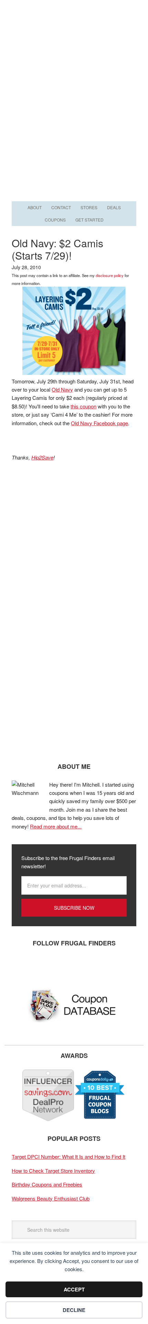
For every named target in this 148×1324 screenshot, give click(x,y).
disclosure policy (110, 275)
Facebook (20, 965)
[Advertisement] (74, 122)
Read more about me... (56, 826)
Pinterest (61, 965)
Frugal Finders (74, 33)
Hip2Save (42, 457)
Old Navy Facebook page (99, 423)
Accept (74, 1289)
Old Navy (62, 389)
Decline (74, 1310)
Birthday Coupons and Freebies (47, 1184)
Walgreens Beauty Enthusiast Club (50, 1198)
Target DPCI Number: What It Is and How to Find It (68, 1156)
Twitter (41, 965)
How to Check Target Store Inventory (53, 1170)
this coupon (83, 406)
